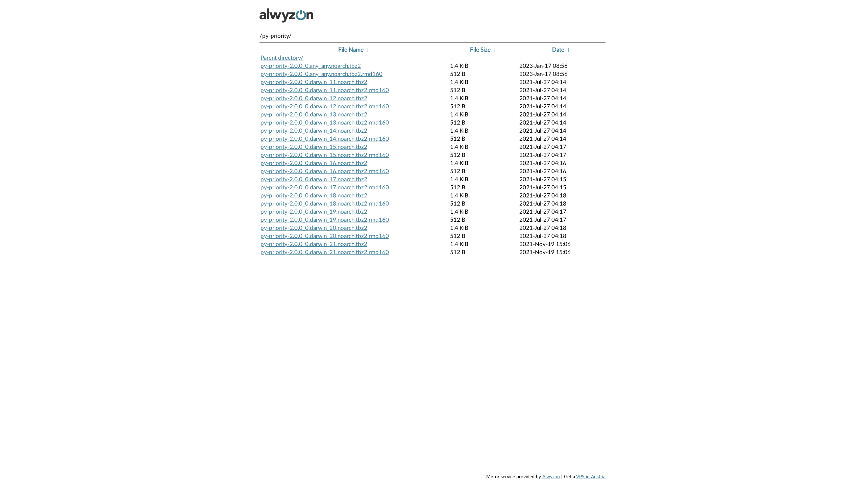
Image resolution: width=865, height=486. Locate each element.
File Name (351, 50)
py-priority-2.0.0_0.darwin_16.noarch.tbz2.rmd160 (325, 171)
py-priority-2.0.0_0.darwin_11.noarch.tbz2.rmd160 (325, 90)
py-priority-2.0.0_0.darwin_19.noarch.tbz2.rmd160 (325, 220)
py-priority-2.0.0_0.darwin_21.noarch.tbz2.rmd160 (325, 252)
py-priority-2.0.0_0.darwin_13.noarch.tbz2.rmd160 (325, 123)
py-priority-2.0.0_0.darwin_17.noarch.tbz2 (314, 179)
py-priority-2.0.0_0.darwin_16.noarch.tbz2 (314, 163)
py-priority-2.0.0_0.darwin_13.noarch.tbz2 (314, 114)
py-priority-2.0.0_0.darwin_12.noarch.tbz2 (314, 98)
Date (558, 50)
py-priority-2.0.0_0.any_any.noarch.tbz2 (311, 66)
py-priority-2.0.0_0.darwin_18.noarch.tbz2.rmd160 (325, 204)
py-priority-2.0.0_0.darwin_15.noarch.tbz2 (314, 147)
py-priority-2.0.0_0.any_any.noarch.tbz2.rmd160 (321, 74)
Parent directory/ (282, 58)
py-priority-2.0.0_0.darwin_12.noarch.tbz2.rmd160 (325, 106)
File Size (480, 50)
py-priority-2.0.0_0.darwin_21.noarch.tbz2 (314, 244)
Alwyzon (551, 477)
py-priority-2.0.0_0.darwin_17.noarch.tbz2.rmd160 (325, 187)
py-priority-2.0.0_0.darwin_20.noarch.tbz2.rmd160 (325, 236)
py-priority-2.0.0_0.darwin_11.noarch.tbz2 (314, 82)
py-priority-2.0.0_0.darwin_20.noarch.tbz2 (314, 228)
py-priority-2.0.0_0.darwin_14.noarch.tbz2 (314, 131)
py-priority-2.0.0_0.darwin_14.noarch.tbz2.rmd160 (325, 139)
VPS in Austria (591, 477)
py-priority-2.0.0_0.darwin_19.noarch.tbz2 (314, 212)
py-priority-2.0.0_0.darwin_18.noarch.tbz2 (314, 195)
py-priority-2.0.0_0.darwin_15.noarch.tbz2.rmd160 (325, 155)
